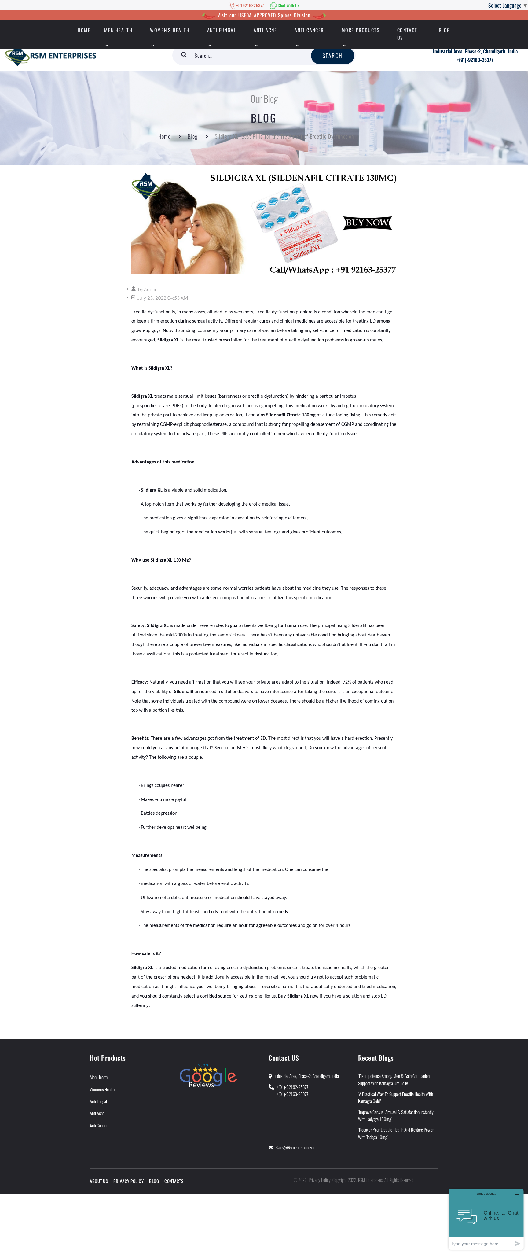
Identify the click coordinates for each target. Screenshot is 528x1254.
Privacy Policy (128, 1181)
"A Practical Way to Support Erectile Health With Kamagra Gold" (395, 1097)
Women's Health (169, 30)
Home (164, 136)
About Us (99, 1181)
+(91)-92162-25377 (292, 1086)
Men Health (118, 30)
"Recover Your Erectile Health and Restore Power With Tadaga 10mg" (396, 1133)
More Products (361, 30)
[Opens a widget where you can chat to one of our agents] (486, 1219)
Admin (151, 289)
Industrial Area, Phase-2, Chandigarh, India (475, 51)
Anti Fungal (221, 30)
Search (333, 56)
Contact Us (407, 34)
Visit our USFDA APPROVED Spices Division (264, 15)
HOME (84, 30)
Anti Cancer (309, 30)
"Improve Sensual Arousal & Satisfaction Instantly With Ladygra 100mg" (396, 1115)
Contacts (173, 1181)
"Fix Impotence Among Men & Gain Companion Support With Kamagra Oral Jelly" (394, 1079)
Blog (444, 30)
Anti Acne (265, 30)
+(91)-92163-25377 (475, 60)
